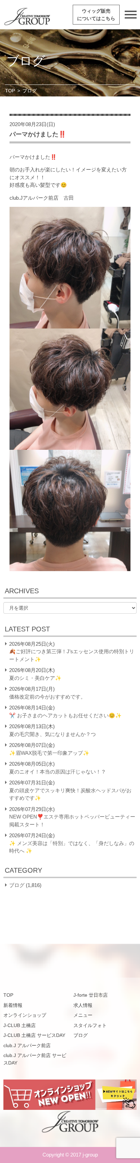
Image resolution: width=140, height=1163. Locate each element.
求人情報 (82, 1005)
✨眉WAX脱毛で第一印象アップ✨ (49, 753)
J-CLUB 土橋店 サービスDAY (34, 1035)
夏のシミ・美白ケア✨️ (35, 678)
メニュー (82, 1015)
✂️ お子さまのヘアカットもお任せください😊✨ (65, 715)
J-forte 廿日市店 (90, 995)
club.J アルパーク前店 (27, 1045)
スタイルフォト (90, 1025)
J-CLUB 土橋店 (19, 1025)
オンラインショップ (24, 1015)
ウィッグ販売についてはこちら (96, 14)
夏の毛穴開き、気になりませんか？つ (52, 734)
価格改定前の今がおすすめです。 (47, 697)
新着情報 (12, 1005)
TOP (10, 90)
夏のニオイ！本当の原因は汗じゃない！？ (57, 772)
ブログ (16, 885)
